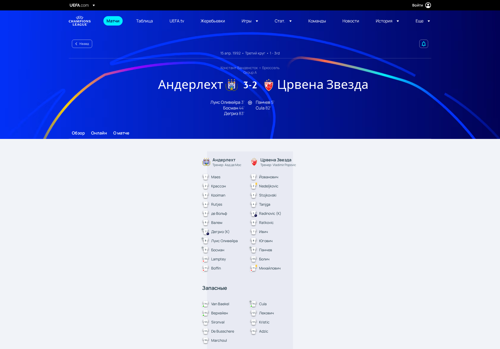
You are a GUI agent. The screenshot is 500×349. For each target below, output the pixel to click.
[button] (249, 21)
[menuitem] (115, 21)
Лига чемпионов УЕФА (80, 21)
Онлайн (99, 133)
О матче (121, 133)
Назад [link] (84, 43)
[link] (113, 21)
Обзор (78, 133)
